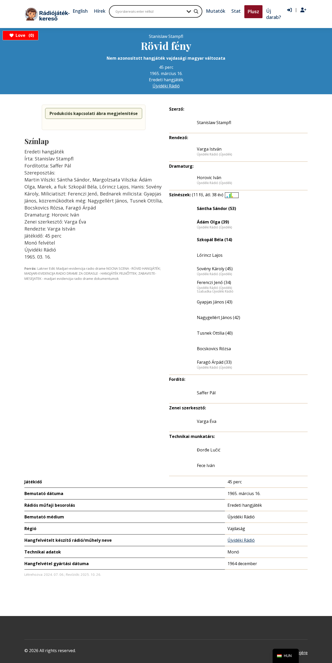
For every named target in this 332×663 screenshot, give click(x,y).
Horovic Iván (209, 177)
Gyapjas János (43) (214, 302)
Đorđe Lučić (208, 450)
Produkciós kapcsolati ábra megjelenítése (94, 113)
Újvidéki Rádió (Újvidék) (214, 154)
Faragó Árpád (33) (214, 362)
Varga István (209, 149)
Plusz (253, 11)
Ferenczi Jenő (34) (214, 282)
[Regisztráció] (303, 10)
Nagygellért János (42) (218, 317)
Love (24, 35)
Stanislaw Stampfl (214, 122)
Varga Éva (206, 421)
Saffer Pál (206, 393)
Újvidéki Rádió (166, 86)
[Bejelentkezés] (289, 10)
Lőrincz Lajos (210, 255)
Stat (236, 11)
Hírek (99, 11)
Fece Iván (206, 465)
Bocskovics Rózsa (214, 348)
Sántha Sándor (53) (216, 208)
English (80, 11)
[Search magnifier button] (196, 11)
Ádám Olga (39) (213, 222)
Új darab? (273, 14)
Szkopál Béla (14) (214, 239)
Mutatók (215, 11)
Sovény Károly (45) (215, 269)
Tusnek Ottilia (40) (215, 333)
